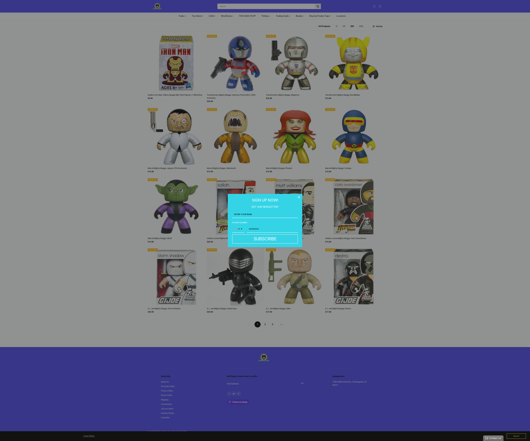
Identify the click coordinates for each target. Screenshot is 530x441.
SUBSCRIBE (265, 239)
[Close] (299, 197)
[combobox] (238, 229)
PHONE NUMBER (239, 222)
